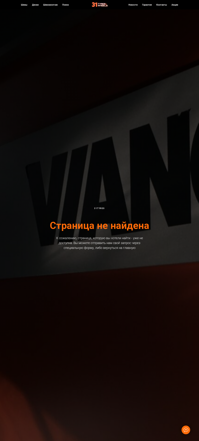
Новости (133, 5)
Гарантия (147, 5)
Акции (175, 5)
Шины (24, 5)
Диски (35, 5)
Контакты (161, 5)
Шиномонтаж (50, 5)
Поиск (65, 5)
